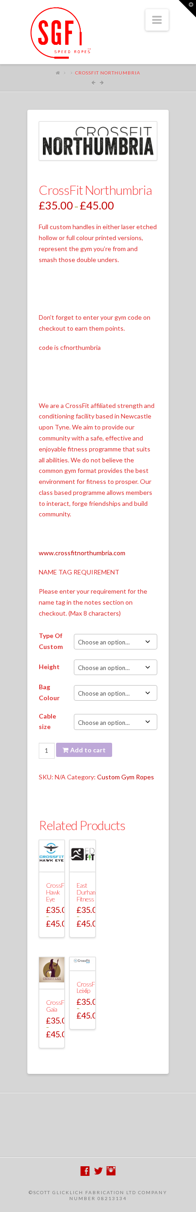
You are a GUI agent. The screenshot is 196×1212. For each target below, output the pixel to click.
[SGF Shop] (59, 32)
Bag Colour (49, 692)
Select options (53, 865)
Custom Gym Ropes (125, 777)
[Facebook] (85, 1171)
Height (49, 666)
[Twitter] (98, 1171)
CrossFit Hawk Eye (56, 891)
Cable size (47, 721)
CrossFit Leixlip (87, 987)
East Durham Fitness (87, 891)
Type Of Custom (51, 641)
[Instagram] (111, 1171)
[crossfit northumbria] (98, 141)
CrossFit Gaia (56, 1005)
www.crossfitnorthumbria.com (82, 553)
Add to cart (88, 750)
